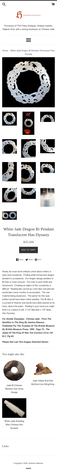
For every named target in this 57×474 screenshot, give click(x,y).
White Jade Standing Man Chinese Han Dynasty (14, 424)
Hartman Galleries (35, 463)
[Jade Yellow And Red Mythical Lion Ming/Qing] (43, 368)
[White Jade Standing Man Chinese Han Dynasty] (14, 408)
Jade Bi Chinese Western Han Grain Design (14, 389)
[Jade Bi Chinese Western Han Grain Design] (14, 370)
